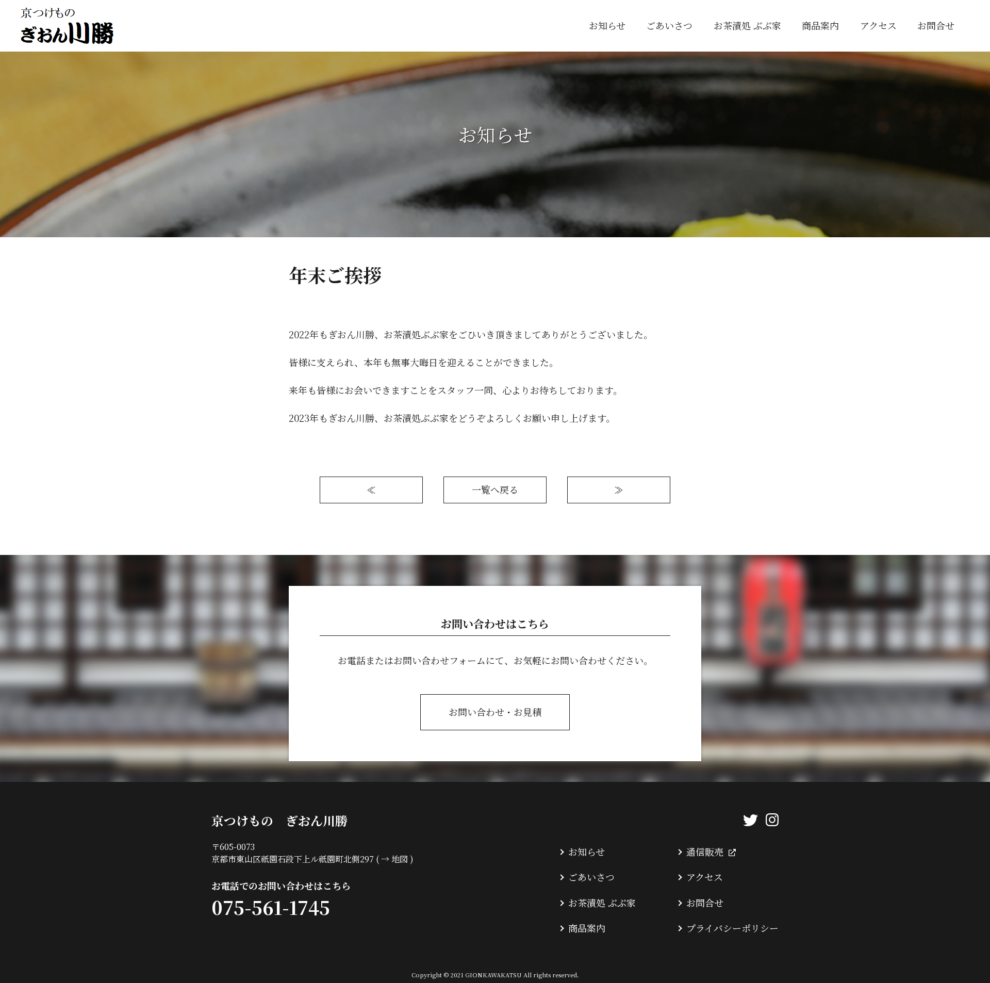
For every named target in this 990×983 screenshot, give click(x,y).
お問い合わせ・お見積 (495, 711)
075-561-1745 (270, 907)
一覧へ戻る (495, 489)
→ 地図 (394, 859)
